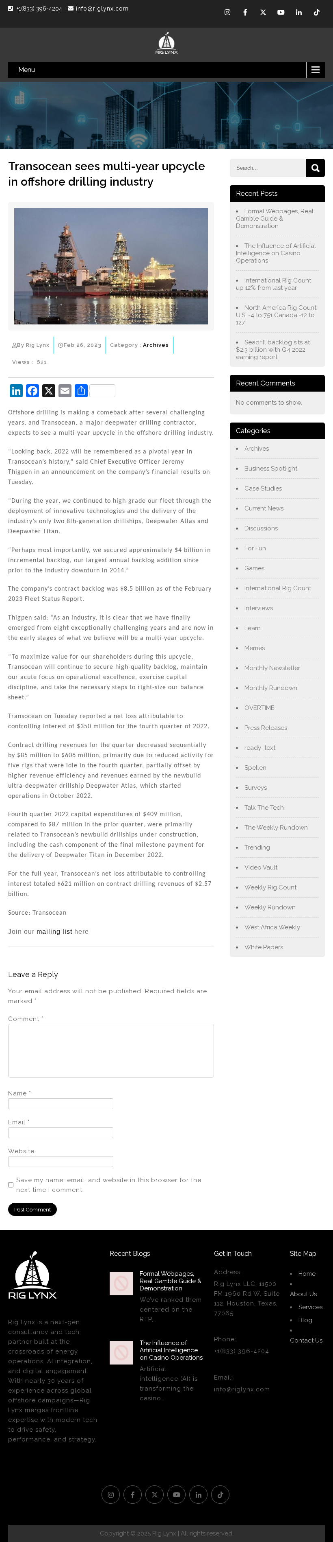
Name (19, 1093)
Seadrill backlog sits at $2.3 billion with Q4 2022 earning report (273, 350)
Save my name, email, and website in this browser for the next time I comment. (108, 1185)
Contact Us (306, 1340)
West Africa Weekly (272, 927)
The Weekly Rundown (276, 827)
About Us (303, 1294)
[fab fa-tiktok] (317, 13)
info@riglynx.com (102, 8)
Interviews (258, 608)
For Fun (255, 548)
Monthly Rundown (270, 688)
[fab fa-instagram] (227, 13)
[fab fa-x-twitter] (263, 13)
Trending (257, 847)
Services (310, 1307)
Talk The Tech (264, 807)
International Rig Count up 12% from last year (273, 284)
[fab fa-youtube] (281, 13)
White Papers (263, 947)
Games (254, 568)
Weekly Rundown (270, 907)
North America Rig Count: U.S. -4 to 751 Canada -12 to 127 (277, 315)
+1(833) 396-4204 (40, 8)
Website (21, 1151)
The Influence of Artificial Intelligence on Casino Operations (276, 253)
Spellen (255, 767)
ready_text (259, 747)
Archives (156, 345)
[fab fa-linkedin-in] (299, 13)
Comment (26, 1019)
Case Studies (263, 488)
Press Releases (265, 728)
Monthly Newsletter (272, 668)
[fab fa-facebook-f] (245, 13)
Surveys (255, 787)
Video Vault (260, 867)
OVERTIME (259, 708)
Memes (254, 648)
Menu (26, 70)
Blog (305, 1320)
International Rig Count (277, 588)
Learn (252, 628)
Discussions (261, 528)
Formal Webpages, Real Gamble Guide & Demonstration (275, 219)
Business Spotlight (270, 468)
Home (307, 1273)
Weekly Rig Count (270, 887)
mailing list (54, 931)
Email (19, 1122)
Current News (263, 508)
